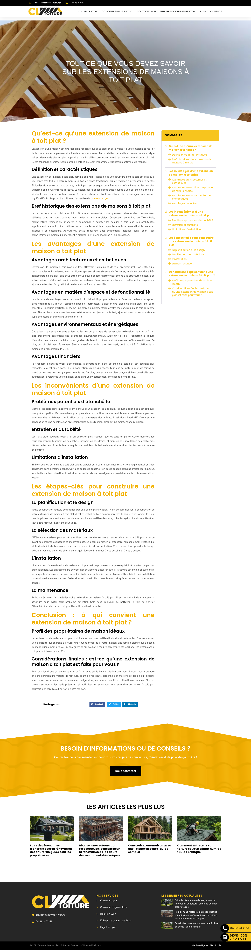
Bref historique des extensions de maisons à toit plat (192, 161)
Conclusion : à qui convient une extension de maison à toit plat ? (192, 273)
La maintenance (182, 263)
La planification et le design (188, 250)
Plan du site (215, 945)
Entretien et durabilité (185, 225)
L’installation (179, 259)
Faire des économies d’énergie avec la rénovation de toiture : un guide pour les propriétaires (51, 850)
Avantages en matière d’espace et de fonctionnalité (193, 189)
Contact (216, 11)
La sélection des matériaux (188, 254)
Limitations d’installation (186, 229)
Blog (203, 11)
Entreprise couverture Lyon (177, 11)
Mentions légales (200, 945)
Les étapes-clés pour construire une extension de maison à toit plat (191, 241)
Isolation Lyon (146, 11)
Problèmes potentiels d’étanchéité (192, 220)
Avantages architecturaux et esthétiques (189, 181)
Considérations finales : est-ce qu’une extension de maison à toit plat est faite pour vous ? (192, 292)
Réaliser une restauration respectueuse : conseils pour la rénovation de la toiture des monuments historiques (99, 850)
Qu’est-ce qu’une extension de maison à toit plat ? (190, 148)
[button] (97, 704)
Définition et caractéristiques (189, 154)
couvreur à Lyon (100, 198)
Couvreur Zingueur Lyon (117, 11)
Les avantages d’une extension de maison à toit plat (191, 172)
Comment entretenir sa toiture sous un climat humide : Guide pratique (199, 849)
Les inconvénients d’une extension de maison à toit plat (191, 213)
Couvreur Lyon (87, 11)
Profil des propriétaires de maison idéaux (192, 282)
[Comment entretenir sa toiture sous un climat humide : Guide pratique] (199, 828)
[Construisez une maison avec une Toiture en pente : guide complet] (150, 828)
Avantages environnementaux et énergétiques (192, 197)
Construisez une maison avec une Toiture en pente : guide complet (149, 849)
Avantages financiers (184, 203)
